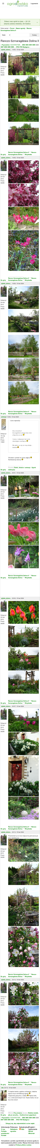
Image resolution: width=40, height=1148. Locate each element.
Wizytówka (28, 154)
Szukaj (34, 35)
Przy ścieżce (18, 1113)
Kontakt (3, 1135)
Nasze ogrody (20, 28)
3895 (33, 45)
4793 (20, 47)
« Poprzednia (5, 45)
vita (2, 1088)
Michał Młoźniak (31, 1132)
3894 (30, 45)
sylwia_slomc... (6, 50)
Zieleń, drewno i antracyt (22, 467)
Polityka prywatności (5, 1132)
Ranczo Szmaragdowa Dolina (22, 153)
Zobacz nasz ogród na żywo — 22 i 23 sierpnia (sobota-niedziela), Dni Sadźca (17, 22)
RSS (22, 1129)
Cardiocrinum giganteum (28, 1115)
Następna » (26, 47)
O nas (3, 1129)
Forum (12, 28)
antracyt (3, 417)
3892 (23, 45)
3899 (8, 47)
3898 (5, 47)
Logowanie (34, 3)
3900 (12, 47)
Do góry (3, 154)
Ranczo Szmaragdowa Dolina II (18, 152)
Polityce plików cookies (23, 1145)
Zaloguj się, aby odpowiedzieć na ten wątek (20, 1123)
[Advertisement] (20, 13)
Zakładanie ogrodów (13, 1130)
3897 (2, 47)
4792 (17, 47)
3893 (26, 45)
